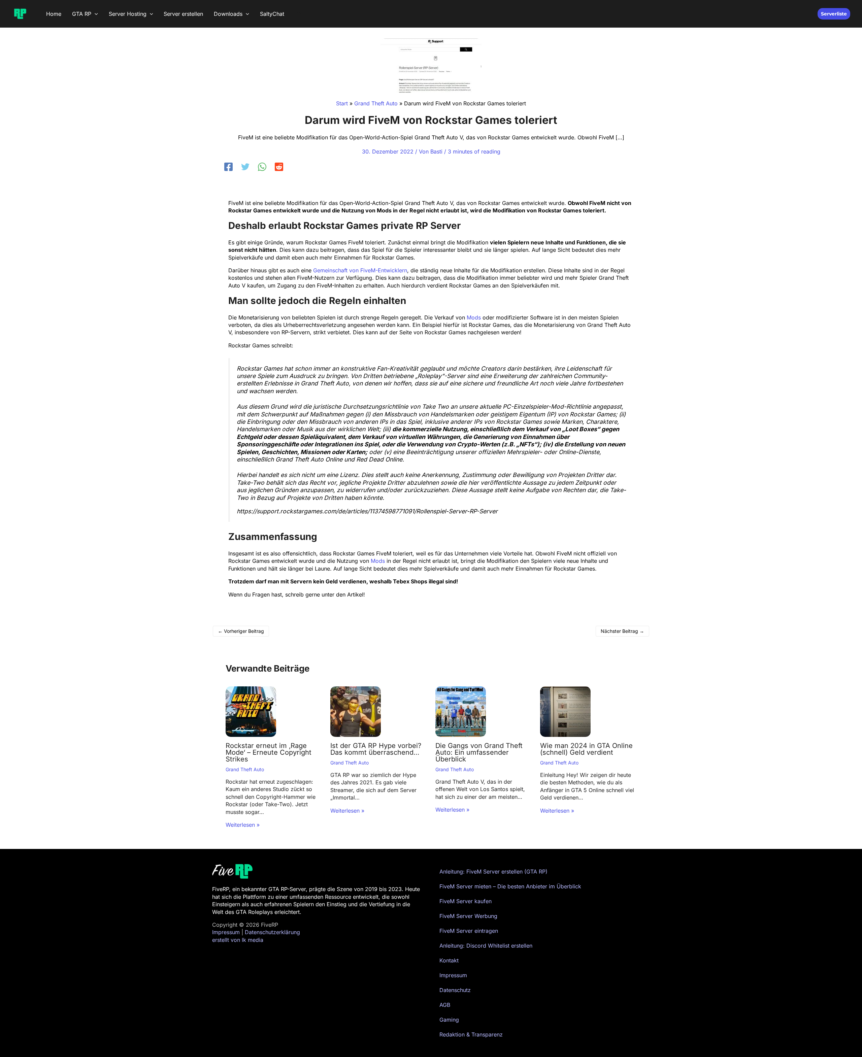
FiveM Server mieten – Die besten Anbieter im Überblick (510, 886)
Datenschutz (455, 990)
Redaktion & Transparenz (471, 1034)
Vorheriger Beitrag (241, 631)
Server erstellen (183, 13)
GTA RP (81, 13)
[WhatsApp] (262, 167)
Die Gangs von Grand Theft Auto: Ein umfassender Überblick (479, 752)
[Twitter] (245, 167)
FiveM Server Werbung (468, 916)
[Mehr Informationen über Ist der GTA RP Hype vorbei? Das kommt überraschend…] (355, 711)
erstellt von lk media (237, 939)
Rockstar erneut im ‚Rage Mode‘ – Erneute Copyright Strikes (268, 752)
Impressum (226, 932)
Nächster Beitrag (622, 631)
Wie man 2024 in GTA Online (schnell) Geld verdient (586, 749)
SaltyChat (272, 13)
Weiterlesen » (243, 824)
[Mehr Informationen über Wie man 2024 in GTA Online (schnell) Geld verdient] (565, 711)
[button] (94, 13)
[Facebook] (228, 167)
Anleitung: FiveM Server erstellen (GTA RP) (493, 871)
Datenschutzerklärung (272, 932)
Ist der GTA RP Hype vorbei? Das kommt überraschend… (375, 749)
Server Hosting (127, 13)
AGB (444, 1004)
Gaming (449, 1019)
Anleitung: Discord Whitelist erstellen (485, 945)
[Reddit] (279, 167)
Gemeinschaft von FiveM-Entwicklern (360, 270)
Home (53, 13)
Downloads (228, 13)
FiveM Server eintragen (468, 930)
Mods (474, 317)
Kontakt (449, 960)
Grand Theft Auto (245, 769)
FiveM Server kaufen (465, 901)
